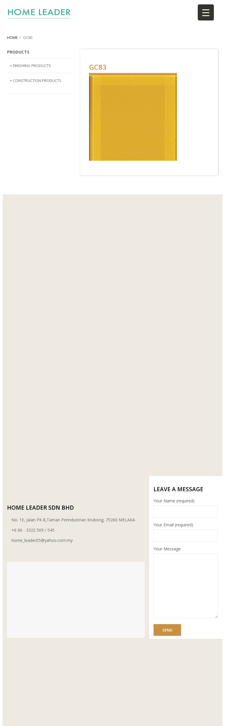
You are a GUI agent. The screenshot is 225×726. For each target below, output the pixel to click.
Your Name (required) (174, 501)
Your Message (167, 549)
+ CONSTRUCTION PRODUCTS (36, 80)
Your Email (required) (173, 525)
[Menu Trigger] (206, 12)
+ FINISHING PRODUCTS (30, 65)
